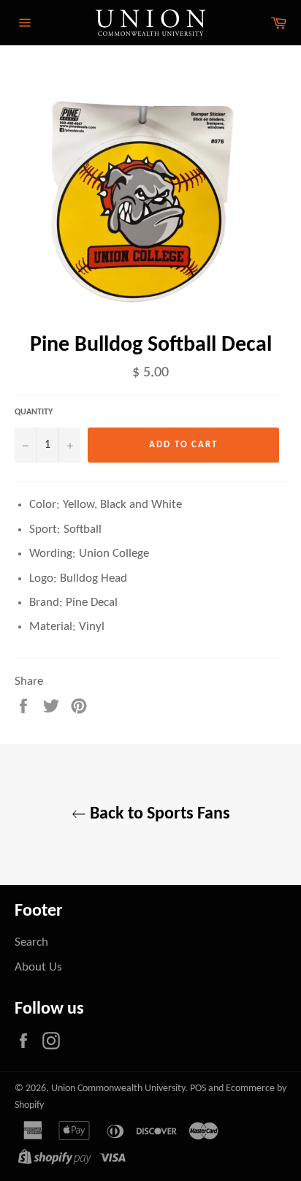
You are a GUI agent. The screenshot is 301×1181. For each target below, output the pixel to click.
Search (31, 942)
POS (198, 1088)
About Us (38, 967)
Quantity (34, 412)
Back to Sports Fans (158, 814)
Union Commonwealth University (118, 1088)
